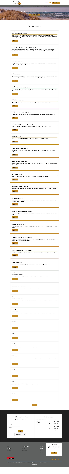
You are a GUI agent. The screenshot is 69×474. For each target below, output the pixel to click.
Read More (14, 40)
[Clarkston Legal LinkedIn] (52, 459)
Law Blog (45, 6)
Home (19, 6)
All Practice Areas (24, 450)
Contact (49, 6)
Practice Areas (29, 6)
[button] (23, 6)
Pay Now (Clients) (55, 2)
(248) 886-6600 (48, 2)
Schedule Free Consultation (34, 14)
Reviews (34, 6)
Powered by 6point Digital (34, 464)
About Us (23, 6)
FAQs (41, 6)
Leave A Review (38, 422)
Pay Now (54, 452)
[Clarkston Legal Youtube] (61, 459)
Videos (38, 6)
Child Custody (9, 450)
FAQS (40, 450)
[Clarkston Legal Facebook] (55, 459)
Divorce (8, 446)
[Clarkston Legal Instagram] (58, 459)
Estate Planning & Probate (26, 446)
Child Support (9, 448)
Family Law (23, 448)
